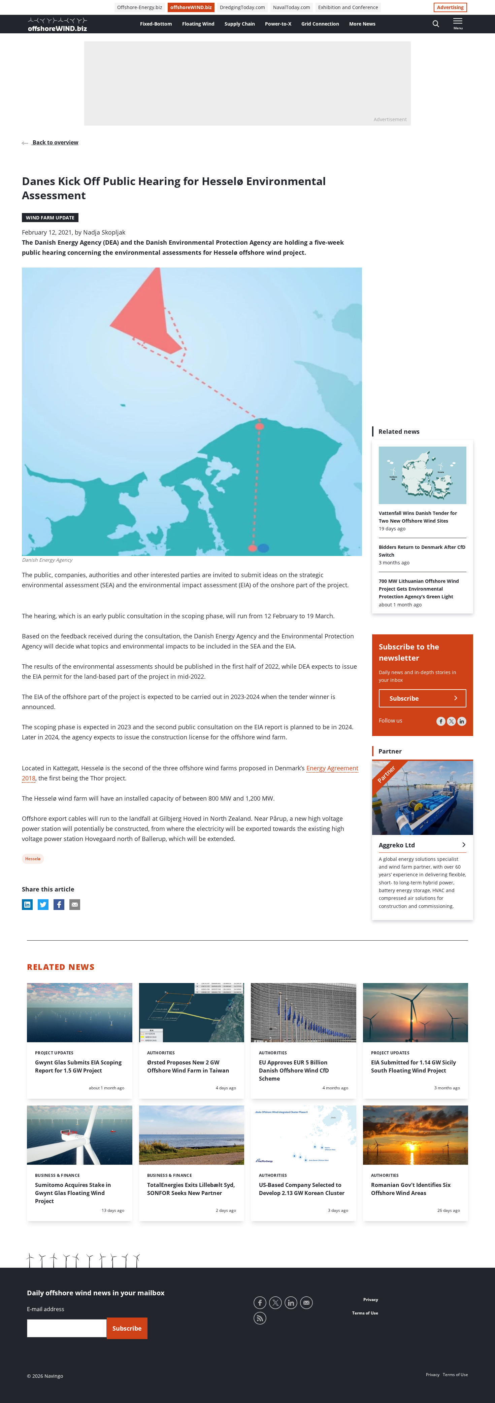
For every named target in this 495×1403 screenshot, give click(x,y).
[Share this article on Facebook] (59, 904)
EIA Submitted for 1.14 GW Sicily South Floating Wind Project (413, 1066)
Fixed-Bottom (156, 24)
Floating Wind (198, 24)
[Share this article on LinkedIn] (27, 904)
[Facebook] (441, 721)
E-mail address (45, 1309)
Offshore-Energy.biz (139, 7)
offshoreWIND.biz (191, 7)
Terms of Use (365, 1313)
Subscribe (404, 698)
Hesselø (32, 859)
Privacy (370, 1299)
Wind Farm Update (50, 217)
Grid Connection (320, 24)
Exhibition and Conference (348, 7)
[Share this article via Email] (74, 904)
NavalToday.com (291, 7)
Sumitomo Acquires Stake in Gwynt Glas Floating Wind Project (73, 1193)
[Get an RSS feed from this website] (260, 1318)
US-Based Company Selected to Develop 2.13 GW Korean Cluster (301, 1189)
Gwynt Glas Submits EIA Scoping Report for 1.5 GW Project (78, 1066)
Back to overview (54, 142)
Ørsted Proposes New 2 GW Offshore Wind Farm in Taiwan (188, 1066)
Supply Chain (240, 24)
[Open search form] (435, 24)
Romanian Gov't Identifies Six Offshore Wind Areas (411, 1189)
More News (362, 24)
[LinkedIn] (461, 721)
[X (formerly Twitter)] (451, 721)
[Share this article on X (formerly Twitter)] (43, 904)
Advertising (450, 7)
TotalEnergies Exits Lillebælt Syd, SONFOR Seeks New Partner (191, 1189)
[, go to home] (57, 24)
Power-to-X (278, 24)
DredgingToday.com (242, 7)
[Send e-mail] (306, 1302)
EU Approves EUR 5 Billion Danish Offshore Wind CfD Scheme (294, 1070)
